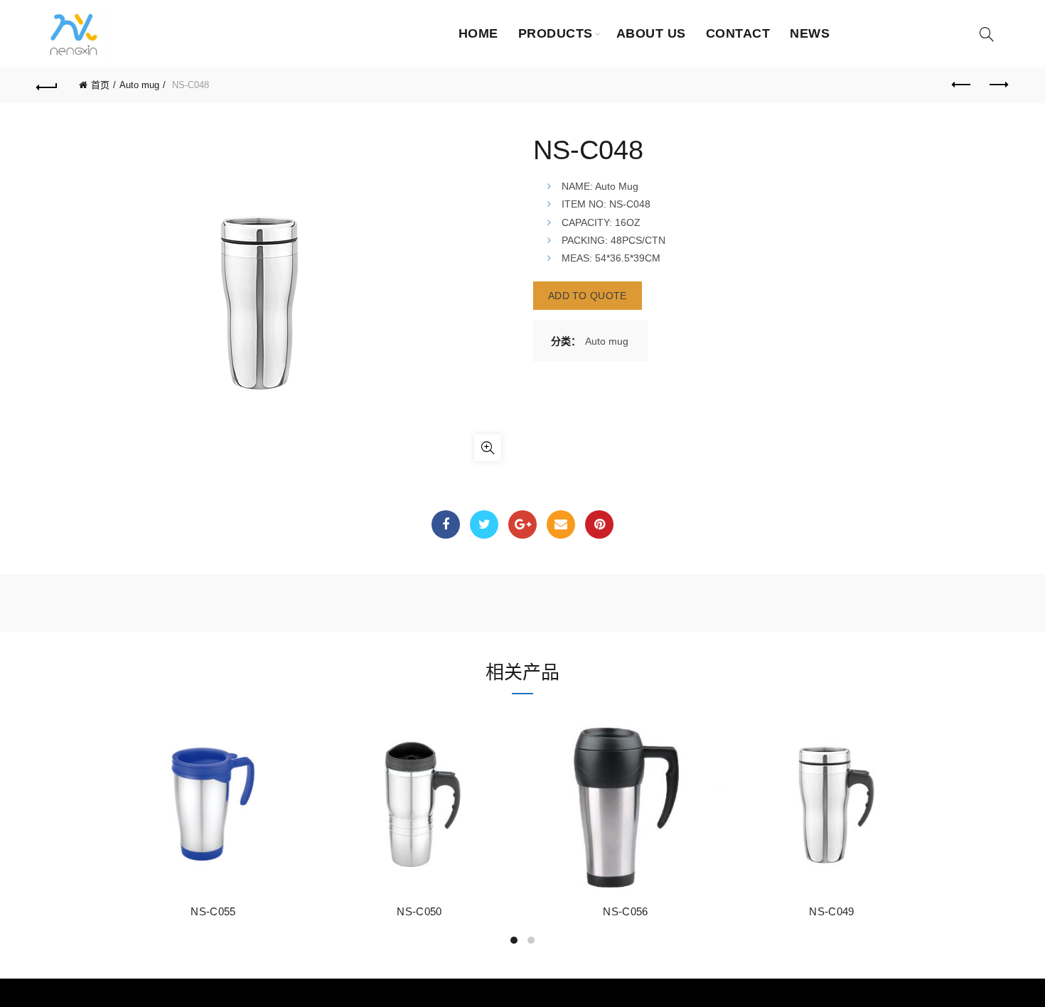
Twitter (484, 524)
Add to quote (587, 295)
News (810, 33)
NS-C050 (419, 911)
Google (522, 524)
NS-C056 (625, 911)
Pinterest (599, 524)
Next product (997, 85)
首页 (100, 85)
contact (738, 33)
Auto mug (139, 85)
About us (651, 33)
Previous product (962, 85)
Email (561, 524)
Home (478, 33)
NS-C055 (213, 911)
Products (555, 33)
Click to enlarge (487, 447)
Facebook (446, 524)
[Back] (47, 85)
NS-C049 (831, 911)
